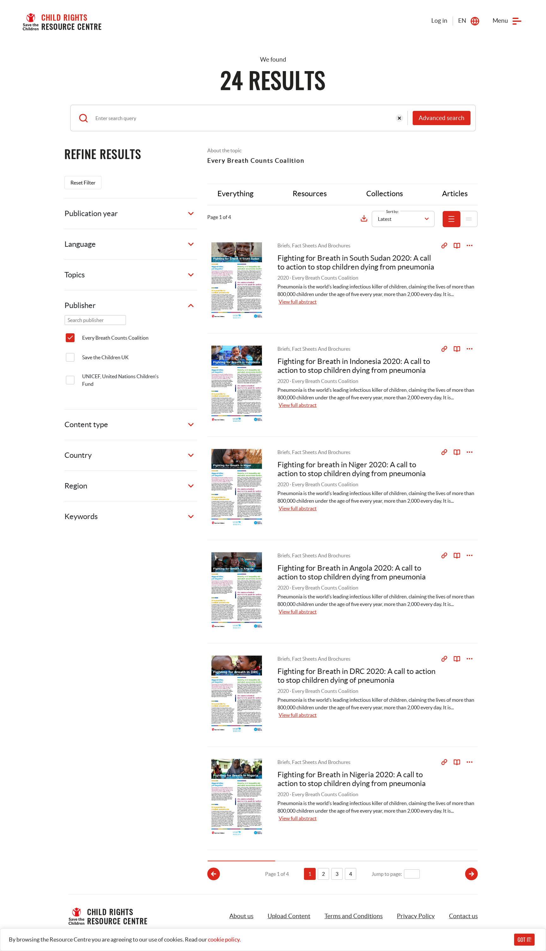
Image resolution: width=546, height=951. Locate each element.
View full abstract (298, 302)
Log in (439, 20)
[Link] (444, 245)
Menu (500, 20)
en (462, 20)
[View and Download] (469, 245)
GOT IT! (524, 939)
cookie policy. (224, 939)
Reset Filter (82, 182)
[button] (289, 916)
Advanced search (441, 118)
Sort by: (392, 211)
